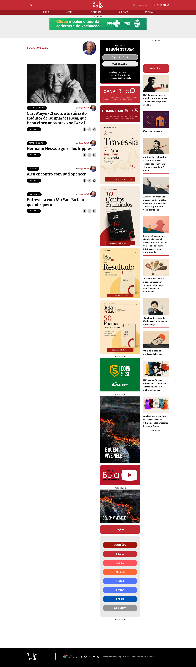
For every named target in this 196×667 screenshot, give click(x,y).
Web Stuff (120, 608)
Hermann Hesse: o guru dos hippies (59, 148)
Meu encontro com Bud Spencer (56, 174)
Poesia (120, 599)
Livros (120, 590)
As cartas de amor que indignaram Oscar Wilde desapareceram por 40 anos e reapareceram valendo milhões (154, 203)
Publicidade (97, 12)
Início (46, 12)
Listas (120, 581)
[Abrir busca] (31, 5)
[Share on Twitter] (89, 129)
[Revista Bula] (98, 4)
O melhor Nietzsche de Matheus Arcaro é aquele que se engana (155, 321)
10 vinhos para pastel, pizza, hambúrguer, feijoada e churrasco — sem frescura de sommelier (154, 285)
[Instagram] (158, 5)
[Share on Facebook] (85, 129)
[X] (161, 5)
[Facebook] (154, 5)
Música (120, 572)
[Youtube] (164, 5)
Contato (123, 12)
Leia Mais (34, 129)
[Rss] (168, 5)
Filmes (120, 554)
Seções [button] (68, 12)
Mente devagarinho (152, 131)
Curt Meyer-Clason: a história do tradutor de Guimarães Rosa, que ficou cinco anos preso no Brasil (57, 118)
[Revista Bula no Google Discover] (140, 4)
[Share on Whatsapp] (94, 129)
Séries (120, 563)
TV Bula (149, 12)
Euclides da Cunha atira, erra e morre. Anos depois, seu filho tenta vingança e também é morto (155, 164)
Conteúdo (120, 544)
